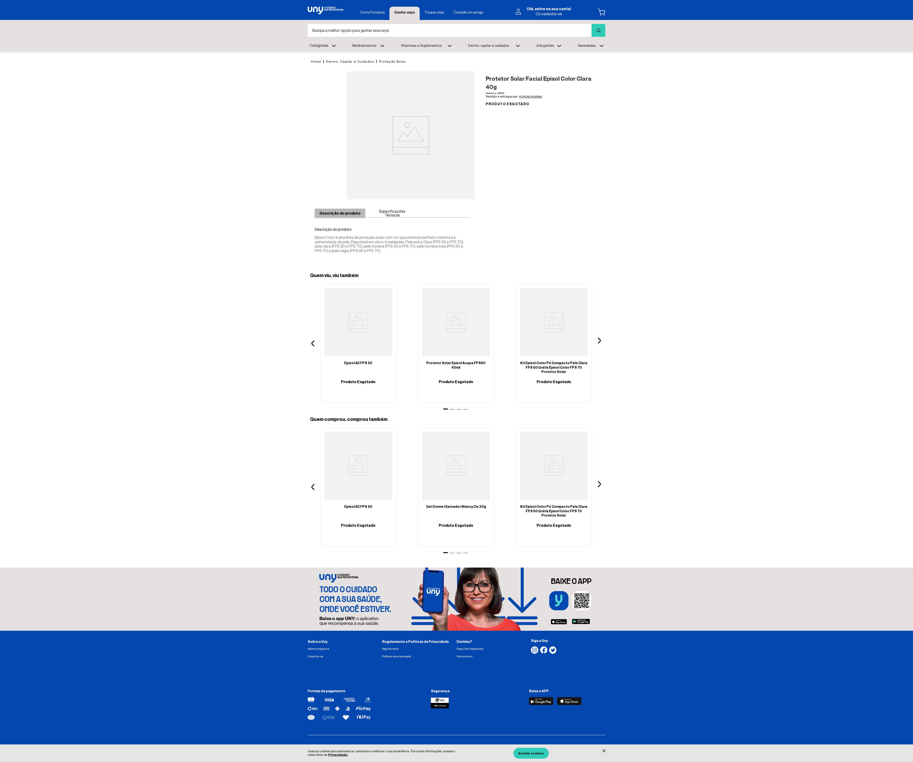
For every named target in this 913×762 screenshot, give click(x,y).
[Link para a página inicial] (316, 61)
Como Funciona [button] (372, 12)
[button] (598, 343)
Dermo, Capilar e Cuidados (350, 61)
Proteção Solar (392, 61)
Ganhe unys (404, 12)
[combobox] (456, 30)
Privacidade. (338, 755)
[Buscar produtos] (598, 30)
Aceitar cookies (531, 753)
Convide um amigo (468, 12)
